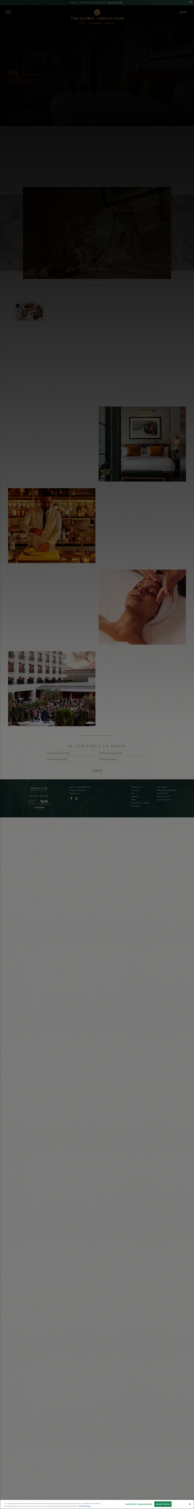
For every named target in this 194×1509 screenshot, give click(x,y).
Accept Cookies (163, 1504)
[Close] (190, 1504)
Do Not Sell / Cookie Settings (139, 1504)
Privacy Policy (85, 1506)
